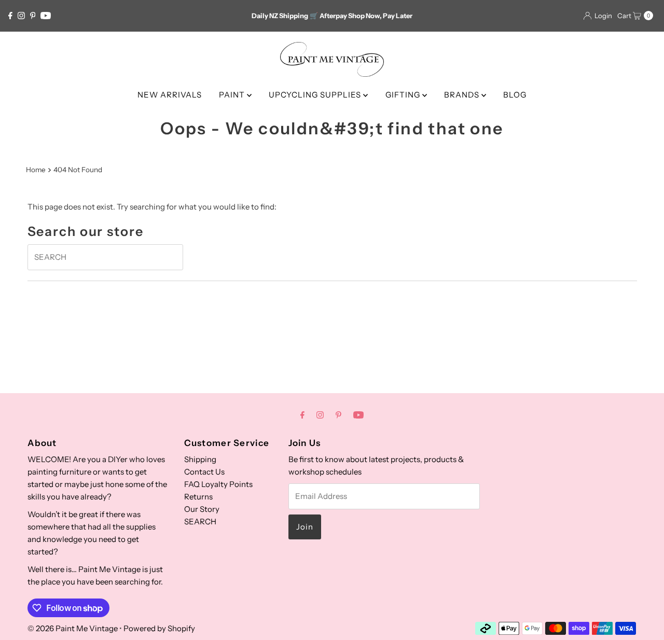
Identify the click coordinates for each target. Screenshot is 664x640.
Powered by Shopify (159, 628)
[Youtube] (45, 15)
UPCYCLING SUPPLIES (316, 95)
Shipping (200, 459)
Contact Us (204, 472)
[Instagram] (21, 15)
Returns (198, 497)
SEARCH (200, 521)
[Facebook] (10, 15)
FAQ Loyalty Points (218, 484)
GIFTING (403, 95)
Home (36, 169)
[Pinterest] (33, 15)
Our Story (201, 509)
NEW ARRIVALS (169, 95)
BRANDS (462, 95)
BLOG (515, 95)
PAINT (233, 95)
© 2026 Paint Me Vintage (72, 628)
